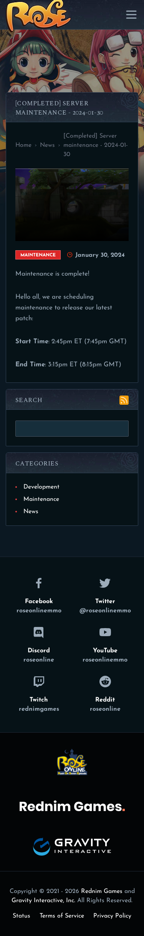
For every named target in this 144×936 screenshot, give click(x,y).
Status (21, 916)
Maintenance (41, 499)
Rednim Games (101, 891)
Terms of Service (62, 916)
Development (41, 487)
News (30, 512)
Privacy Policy (112, 916)
